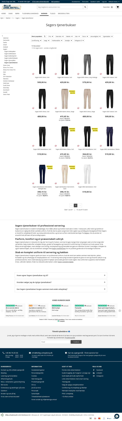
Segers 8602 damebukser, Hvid (87, 187)
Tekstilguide (66, 382)
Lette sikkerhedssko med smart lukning (75, 379)
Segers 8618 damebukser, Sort (87, 149)
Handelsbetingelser (38, 370)
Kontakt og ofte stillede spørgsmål (12, 370)
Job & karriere (36, 388)
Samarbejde (35, 394)
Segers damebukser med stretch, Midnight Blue (42, 187)
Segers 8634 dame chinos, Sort (65, 149)
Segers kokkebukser (59, 249)
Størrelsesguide (36, 379)
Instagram (99, 376)
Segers (17, 18)
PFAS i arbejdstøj (67, 394)
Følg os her (97, 367)
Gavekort (4, 391)
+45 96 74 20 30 (11, 353)
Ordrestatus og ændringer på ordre (13, 388)
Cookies (34, 376)
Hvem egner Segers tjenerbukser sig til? (32, 275)
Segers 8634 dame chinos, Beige (64, 111)
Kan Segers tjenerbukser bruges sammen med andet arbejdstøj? (42, 289)
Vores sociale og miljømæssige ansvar (44, 400)
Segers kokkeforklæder (66, 262)
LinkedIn (99, 373)
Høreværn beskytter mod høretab (73, 391)
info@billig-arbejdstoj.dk (42, 353)
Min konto (4, 385)
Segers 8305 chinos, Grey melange (87, 77)
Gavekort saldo (95, 2)
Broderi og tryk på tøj (8, 394)
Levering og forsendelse (9, 376)
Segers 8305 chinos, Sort (42, 77)
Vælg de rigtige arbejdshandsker (73, 385)
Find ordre (85, 2)
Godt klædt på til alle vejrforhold (72, 376)
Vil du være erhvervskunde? (10, 397)
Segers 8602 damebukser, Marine (109, 149)
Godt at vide (67, 367)
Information (36, 367)
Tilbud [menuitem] (52, 13)
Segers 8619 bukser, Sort (65, 77)
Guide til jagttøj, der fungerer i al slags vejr (76, 373)
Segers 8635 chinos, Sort (42, 111)
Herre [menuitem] (3, 13)
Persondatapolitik (37, 373)
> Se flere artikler (67, 397)
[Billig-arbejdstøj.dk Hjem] (11, 7)
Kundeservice (76, 2)
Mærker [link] (44, 13)
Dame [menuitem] (10, 13)
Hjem (2, 18)
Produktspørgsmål (37, 382)
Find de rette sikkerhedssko (71, 370)
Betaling (4, 373)
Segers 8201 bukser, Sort (110, 111)
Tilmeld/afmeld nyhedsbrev (40, 397)
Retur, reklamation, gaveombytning (13, 382)
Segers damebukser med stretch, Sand (64, 187)
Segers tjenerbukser (27, 18)
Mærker (8, 18)
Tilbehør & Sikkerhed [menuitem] (30, 13)
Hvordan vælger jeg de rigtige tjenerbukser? (34, 282)
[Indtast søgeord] (85, 7)
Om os (33, 385)
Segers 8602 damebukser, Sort (42, 149)
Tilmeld (76, 342)
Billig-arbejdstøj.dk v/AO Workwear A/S (18, 415)
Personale (34, 391)
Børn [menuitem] (17, 13)
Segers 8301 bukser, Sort (110, 77)
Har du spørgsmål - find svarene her (83, 353)
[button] (116, 416)
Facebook (99, 370)
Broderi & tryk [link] (63, 13)
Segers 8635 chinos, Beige (87, 111)
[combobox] (62, 7)
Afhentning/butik (7, 379)
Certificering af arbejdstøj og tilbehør (74, 388)
